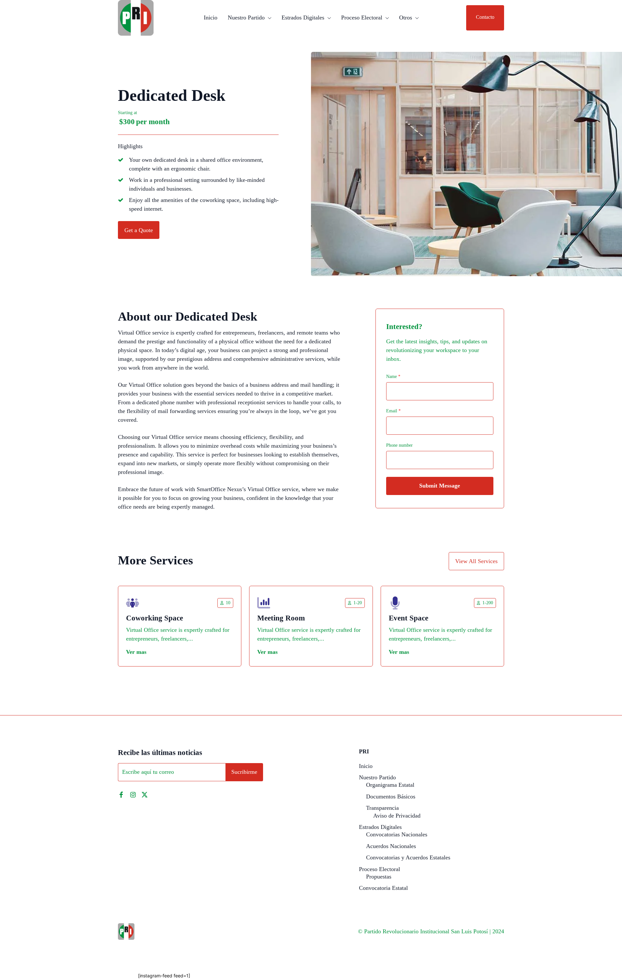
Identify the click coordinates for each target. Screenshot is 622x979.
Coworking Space (154, 618)
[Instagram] (133, 795)
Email (393, 410)
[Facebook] (121, 795)
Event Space (408, 618)
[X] (144, 795)
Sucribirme (244, 772)
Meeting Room (281, 618)
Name (393, 376)
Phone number (399, 445)
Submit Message (439, 485)
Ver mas (136, 652)
